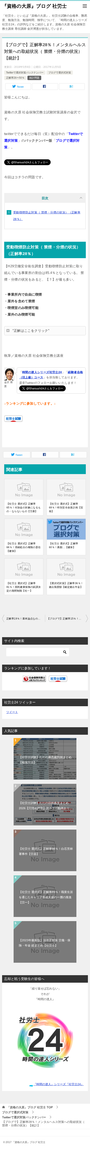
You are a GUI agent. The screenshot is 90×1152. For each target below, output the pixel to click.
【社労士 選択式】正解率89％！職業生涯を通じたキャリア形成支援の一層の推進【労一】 (46, 897)
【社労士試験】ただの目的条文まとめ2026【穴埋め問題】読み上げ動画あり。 (45, 805)
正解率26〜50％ (15, 77)
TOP (30, 1107)
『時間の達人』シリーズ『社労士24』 (58, 1084)
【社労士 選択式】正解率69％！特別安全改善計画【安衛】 (66, 507)
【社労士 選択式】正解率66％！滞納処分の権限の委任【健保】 (23, 547)
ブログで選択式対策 (59, 72)
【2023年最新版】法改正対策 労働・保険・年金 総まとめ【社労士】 (44, 943)
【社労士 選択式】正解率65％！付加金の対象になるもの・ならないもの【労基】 (23, 507)
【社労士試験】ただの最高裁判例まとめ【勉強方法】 (45, 760)
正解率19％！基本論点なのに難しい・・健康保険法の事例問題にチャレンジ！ (25, 618)
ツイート (12, 712)
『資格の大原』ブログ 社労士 (34, 6)
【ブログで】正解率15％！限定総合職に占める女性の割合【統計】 (67, 618)
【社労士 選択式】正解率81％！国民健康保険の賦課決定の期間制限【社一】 (23, 587)
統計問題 (34, 77)
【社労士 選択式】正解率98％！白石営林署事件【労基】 (46, 851)
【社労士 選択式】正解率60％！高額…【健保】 (63, 545)
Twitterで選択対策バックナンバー (25, 72)
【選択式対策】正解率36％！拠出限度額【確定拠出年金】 (66, 585)
